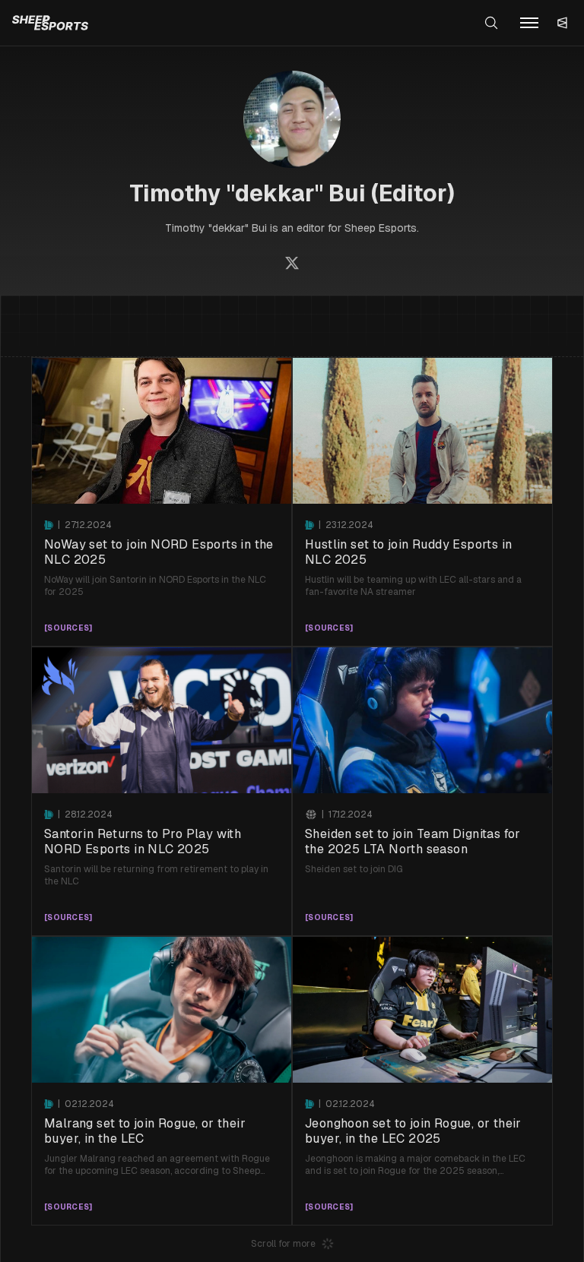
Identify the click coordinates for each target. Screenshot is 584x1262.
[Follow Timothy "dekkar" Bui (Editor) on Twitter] (292, 262)
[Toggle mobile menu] (529, 23)
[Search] (491, 22)
